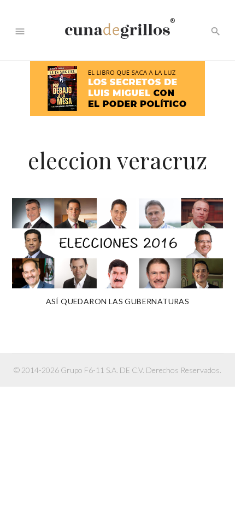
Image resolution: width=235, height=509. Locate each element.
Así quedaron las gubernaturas (118, 301)
